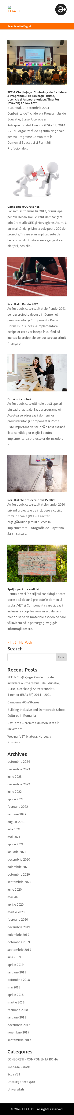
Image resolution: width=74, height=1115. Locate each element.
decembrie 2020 (18, 859)
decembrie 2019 (18, 927)
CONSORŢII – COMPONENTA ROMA (32, 1059)
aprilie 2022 (15, 799)
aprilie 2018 (15, 994)
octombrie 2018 (18, 979)
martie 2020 (15, 912)
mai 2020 (13, 897)
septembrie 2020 (19, 882)
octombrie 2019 (18, 942)
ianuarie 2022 (16, 814)
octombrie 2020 (18, 874)
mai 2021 (13, 837)
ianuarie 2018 (16, 1017)
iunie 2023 (14, 776)
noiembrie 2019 (18, 934)
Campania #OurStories (23, 206)
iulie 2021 (14, 829)
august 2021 (16, 822)
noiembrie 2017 (18, 1032)
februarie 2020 (17, 919)
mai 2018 (13, 987)
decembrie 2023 (18, 769)
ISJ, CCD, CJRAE (18, 1066)
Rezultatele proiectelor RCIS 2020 (31, 500)
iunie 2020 (14, 889)
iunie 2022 (14, 791)
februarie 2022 (17, 806)
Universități (15, 1089)
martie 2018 (15, 1002)
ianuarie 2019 (16, 972)
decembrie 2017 (18, 1025)
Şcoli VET (13, 1074)
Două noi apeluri (19, 399)
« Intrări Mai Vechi (19, 642)
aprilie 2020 (15, 904)
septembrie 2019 (19, 949)
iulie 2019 (14, 957)
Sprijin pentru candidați (23, 589)
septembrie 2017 (19, 1040)
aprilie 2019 (15, 964)
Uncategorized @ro (21, 1081)
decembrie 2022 (18, 784)
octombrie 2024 (18, 761)
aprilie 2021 (15, 844)
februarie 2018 (17, 1010)
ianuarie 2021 (16, 852)
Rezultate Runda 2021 (23, 304)
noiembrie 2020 (18, 867)
